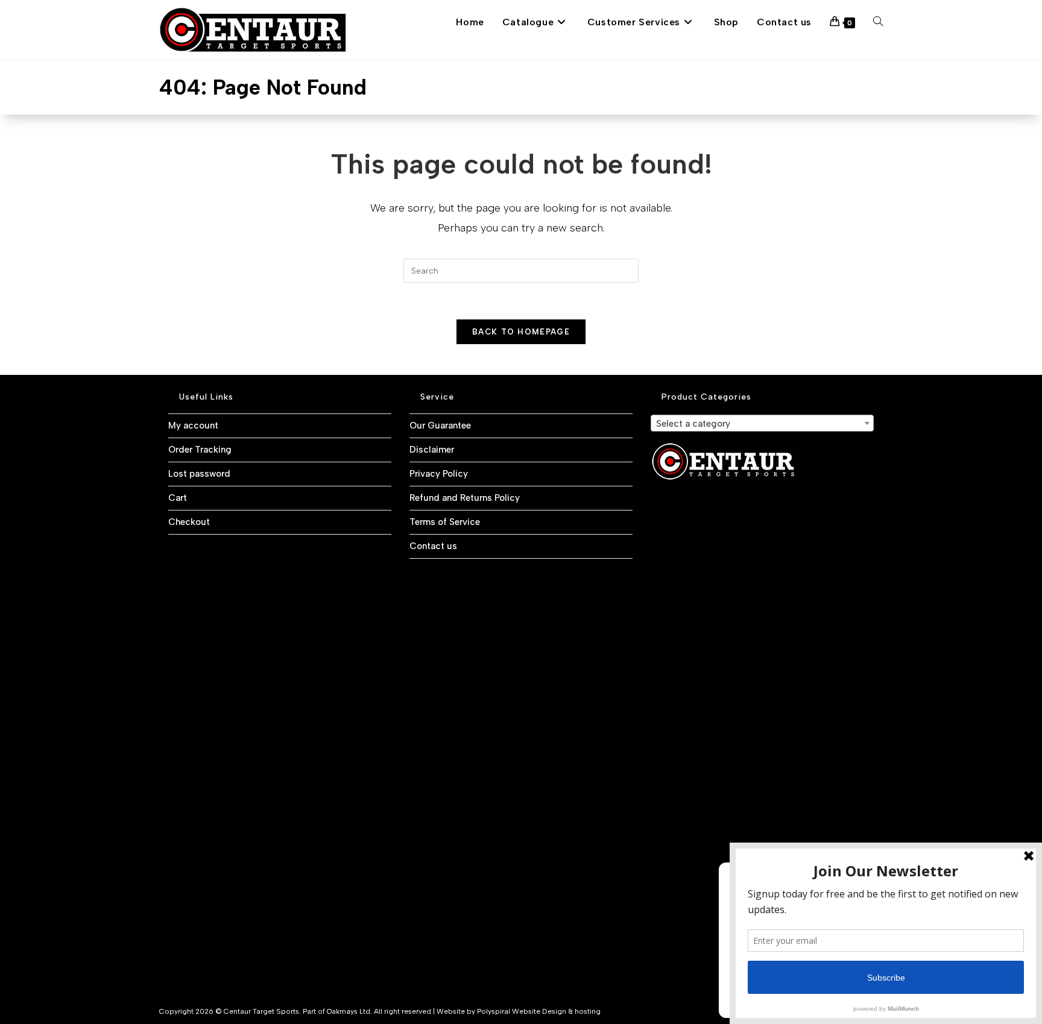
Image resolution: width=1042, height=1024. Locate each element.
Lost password (199, 473)
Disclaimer (431, 449)
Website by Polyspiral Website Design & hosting (519, 1011)
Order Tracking (200, 449)
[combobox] (762, 423)
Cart (177, 497)
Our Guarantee (440, 425)
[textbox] (762, 423)
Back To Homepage (521, 331)
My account (193, 425)
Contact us (433, 546)
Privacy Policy (438, 473)
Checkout (189, 522)
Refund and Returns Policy (464, 497)
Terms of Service (444, 522)
